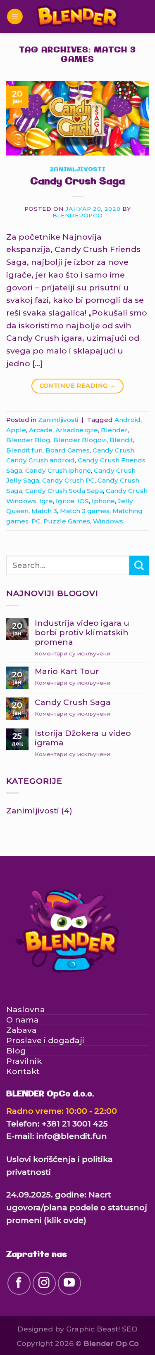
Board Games (67, 450)
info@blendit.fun (71, 1136)
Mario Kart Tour (67, 671)
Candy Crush (113, 450)
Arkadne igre (76, 430)
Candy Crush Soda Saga (64, 491)
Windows (108, 521)
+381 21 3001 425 (75, 1124)
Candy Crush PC (68, 480)
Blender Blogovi (80, 440)
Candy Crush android (40, 460)
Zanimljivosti (78, 170)
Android (127, 420)
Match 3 (44, 511)
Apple (16, 430)
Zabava (21, 1030)
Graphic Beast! (93, 1328)
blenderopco (77, 215)
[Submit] (139, 565)
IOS (83, 501)
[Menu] (15, 17)
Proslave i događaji (45, 1040)
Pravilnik (24, 1061)
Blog (16, 1051)
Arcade (40, 430)
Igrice (65, 501)
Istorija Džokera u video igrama (83, 737)
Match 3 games (85, 511)
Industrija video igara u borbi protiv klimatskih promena (82, 632)
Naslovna (25, 1009)
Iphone (103, 501)
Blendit (121, 440)
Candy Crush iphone (58, 470)
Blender (114, 430)
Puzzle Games (66, 521)
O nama (22, 1020)
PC (36, 521)
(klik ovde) (65, 1220)
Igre (46, 501)
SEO (130, 1328)
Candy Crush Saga (77, 182)
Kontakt (23, 1071)
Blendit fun (24, 450)
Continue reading (78, 385)
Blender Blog (28, 440)
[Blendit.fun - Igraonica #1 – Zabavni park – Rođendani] (77, 16)
